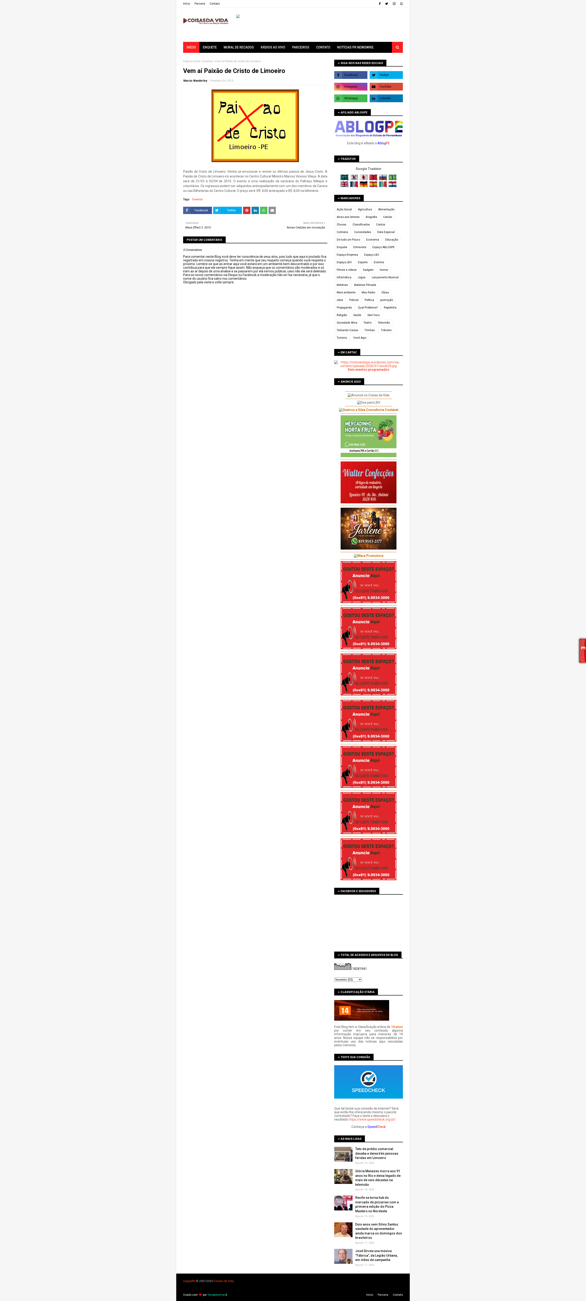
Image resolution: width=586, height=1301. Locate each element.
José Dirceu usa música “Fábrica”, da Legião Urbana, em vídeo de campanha (376, 1255)
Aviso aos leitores (348, 217)
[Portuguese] (392, 179)
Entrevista (359, 247)
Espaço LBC (371, 254)
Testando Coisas (347, 330)
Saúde (357, 315)
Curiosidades (362, 232)
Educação (391, 239)
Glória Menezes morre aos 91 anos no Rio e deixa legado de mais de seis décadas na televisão (378, 1177)
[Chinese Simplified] (373, 179)
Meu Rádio (368, 292)
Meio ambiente (346, 292)
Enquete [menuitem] (210, 47)
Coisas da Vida (224, 1281)
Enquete (342, 247)
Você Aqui (359, 337)
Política (369, 300)
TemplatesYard (216, 1294)
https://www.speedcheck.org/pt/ (372, 1119)
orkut (340, 300)
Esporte (363, 262)
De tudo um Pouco (348, 239)
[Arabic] (344, 179)
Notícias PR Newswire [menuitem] (355, 47)
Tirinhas (369, 330)
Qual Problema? (368, 307)
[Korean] (354, 179)
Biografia (371, 217)
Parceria (200, 3)
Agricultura (365, 209)
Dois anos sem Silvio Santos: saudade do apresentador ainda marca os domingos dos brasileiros (378, 1231)
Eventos (207, 61)
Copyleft (188, 1281)
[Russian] (383, 179)
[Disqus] (255, 446)
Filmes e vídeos (347, 269)
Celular (387, 217)
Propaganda (344, 307)
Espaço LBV (344, 262)
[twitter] (386, 3)
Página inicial (191, 61)
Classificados (361, 224)
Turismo (342, 337)
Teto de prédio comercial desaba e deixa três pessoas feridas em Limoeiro (376, 1153)
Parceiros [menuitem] (300, 47)
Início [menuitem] (191, 47)
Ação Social (344, 209)
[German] (364, 186)
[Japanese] (364, 179)
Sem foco (373, 315)
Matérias (342, 285)
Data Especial (386, 232)
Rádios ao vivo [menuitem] (273, 47)
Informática (344, 277)
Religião (342, 315)
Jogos (362, 277)
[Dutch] (392, 186)
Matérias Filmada (365, 285)
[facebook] (380, 3)
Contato (215, 3)
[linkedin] (386, 98)
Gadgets (368, 269)
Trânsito (386, 330)
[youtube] (386, 87)
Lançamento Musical (385, 277)
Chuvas (341, 224)
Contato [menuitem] (323, 47)
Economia (372, 239)
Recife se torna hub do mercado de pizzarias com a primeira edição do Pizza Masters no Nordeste (377, 1204)
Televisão (384, 322)
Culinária (342, 232)
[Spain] (373, 186)
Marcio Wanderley (195, 80)
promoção (386, 300)
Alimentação (386, 209)
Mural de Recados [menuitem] (239, 47)
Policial (353, 300)
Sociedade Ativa (347, 322)
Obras (385, 292)
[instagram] (394, 3)
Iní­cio (186, 3)
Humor (384, 269)
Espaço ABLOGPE (383, 247)
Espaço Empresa (347, 254)
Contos (380, 224)
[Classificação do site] (361, 1019)
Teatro (368, 322)
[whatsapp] (401, 3)
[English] (344, 186)
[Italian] (383, 186)
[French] (354, 186)
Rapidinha (390, 307)
